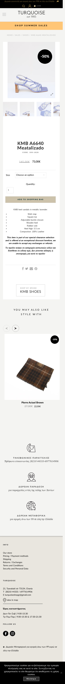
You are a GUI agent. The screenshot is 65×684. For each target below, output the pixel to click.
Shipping (7, 559)
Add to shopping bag (31, 199)
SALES (18, 35)
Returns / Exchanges (12, 562)
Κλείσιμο (31, 679)
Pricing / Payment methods (15, 556)
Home (10, 35)
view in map (12, 600)
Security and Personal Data (15, 569)
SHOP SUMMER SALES (31, 26)
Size (8, 175)
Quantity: (30, 184)
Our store (7, 553)
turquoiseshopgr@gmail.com (18, 595)
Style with (31, 314)
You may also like (31, 310)
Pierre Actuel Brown (32, 403)
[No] (61, 672)
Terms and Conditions (13, 566)
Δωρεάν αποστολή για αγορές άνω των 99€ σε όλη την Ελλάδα (29, 1)
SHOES (26, 35)
